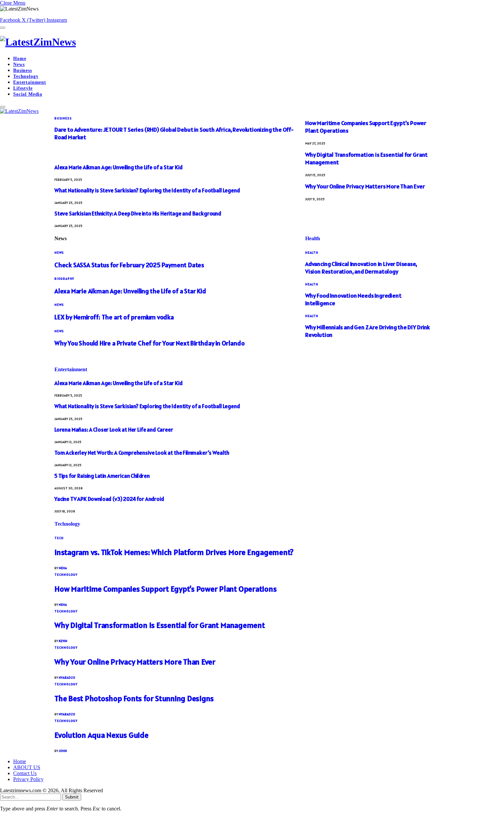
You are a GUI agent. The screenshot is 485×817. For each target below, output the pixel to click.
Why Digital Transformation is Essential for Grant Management (159, 625)
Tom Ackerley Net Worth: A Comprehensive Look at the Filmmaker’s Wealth (141, 452)
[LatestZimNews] (242, 42)
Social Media (27, 94)
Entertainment (29, 82)
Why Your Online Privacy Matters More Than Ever (365, 186)
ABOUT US (26, 767)
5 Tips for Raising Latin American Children (102, 475)
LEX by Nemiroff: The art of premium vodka (114, 317)
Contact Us (25, 773)
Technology (25, 76)
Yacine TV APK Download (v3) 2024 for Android (109, 499)
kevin (63, 641)
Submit (72, 797)
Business (22, 70)
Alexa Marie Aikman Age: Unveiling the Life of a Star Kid (118, 167)
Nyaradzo (67, 677)
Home (19, 58)
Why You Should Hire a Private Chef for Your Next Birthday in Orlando (149, 343)
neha (63, 568)
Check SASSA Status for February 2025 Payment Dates (129, 265)
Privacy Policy (28, 779)
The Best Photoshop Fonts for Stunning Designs (134, 698)
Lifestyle (23, 88)
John (63, 751)
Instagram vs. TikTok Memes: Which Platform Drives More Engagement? (174, 552)
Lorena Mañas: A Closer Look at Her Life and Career (113, 429)
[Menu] (2, 28)
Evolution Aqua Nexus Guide (101, 735)
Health (312, 238)
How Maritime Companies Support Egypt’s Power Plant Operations (165, 589)
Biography (64, 279)
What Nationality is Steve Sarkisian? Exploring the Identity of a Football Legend (147, 190)
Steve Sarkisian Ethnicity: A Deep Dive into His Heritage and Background (137, 213)
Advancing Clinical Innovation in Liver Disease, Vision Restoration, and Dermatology (361, 267)
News (18, 64)
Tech (59, 538)
